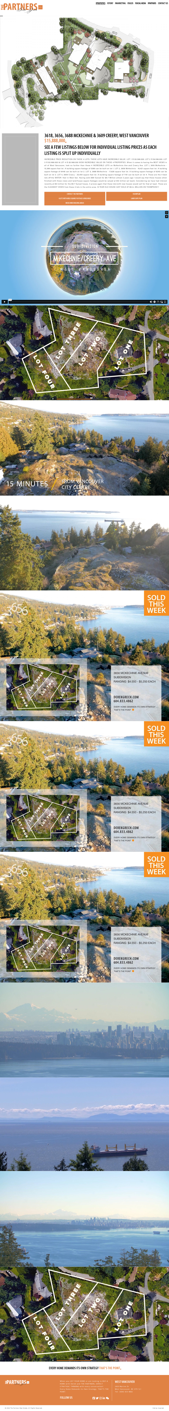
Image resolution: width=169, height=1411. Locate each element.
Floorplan (136, 194)
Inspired (161, 1408)
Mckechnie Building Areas (75, 203)
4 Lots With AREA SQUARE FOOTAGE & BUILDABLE (75, 199)
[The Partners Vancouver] (17, 1385)
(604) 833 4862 (126, 1392)
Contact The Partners (75, 194)
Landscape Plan (136, 199)
